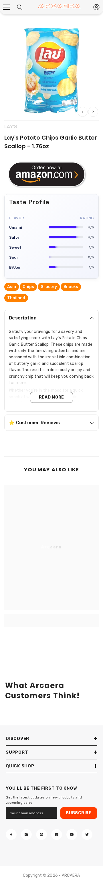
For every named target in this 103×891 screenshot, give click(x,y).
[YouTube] (71, 834)
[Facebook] (11, 834)
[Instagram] (26, 834)
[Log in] (96, 7)
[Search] (19, 7)
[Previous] (83, 112)
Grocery (49, 286)
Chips (28, 286)
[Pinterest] (41, 834)
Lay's (10, 126)
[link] (51, 624)
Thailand (16, 297)
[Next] (93, 112)
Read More (51, 397)
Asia (11, 286)
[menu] (6, 7)
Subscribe (78, 812)
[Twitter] (87, 834)
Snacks (71, 286)
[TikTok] (56, 834)
